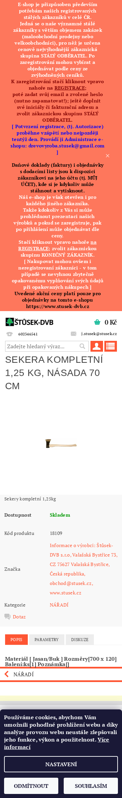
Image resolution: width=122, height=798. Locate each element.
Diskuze (79, 639)
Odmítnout (31, 786)
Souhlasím (91, 786)
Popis (16, 639)
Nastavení (61, 764)
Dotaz (19, 617)
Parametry (47, 639)
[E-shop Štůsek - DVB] (29, 320)
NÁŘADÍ (59, 605)
